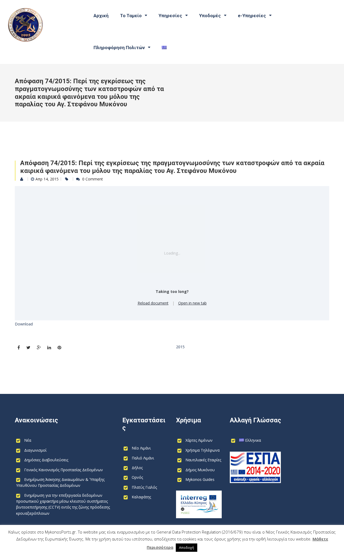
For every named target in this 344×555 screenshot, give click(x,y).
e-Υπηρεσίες (252, 15)
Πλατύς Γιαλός (144, 487)
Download (24, 324)
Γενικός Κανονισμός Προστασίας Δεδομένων (63, 469)
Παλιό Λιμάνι (143, 457)
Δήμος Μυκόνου (200, 469)
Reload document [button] (153, 303)
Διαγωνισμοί (35, 450)
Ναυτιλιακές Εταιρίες (203, 459)
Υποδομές (210, 15)
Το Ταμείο (131, 15)
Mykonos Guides (199, 479)
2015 (180, 346)
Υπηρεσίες (170, 15)
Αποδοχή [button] (186, 547)
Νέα (27, 440)
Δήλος (137, 467)
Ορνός (137, 477)
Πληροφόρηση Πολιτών (119, 47)
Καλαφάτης (141, 496)
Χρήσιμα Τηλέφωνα (202, 450)
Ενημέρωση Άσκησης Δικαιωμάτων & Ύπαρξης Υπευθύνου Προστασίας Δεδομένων (60, 482)
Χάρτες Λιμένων (199, 440)
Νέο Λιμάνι (141, 448)
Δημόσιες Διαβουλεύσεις (46, 459)
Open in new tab (192, 303)
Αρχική (101, 15)
